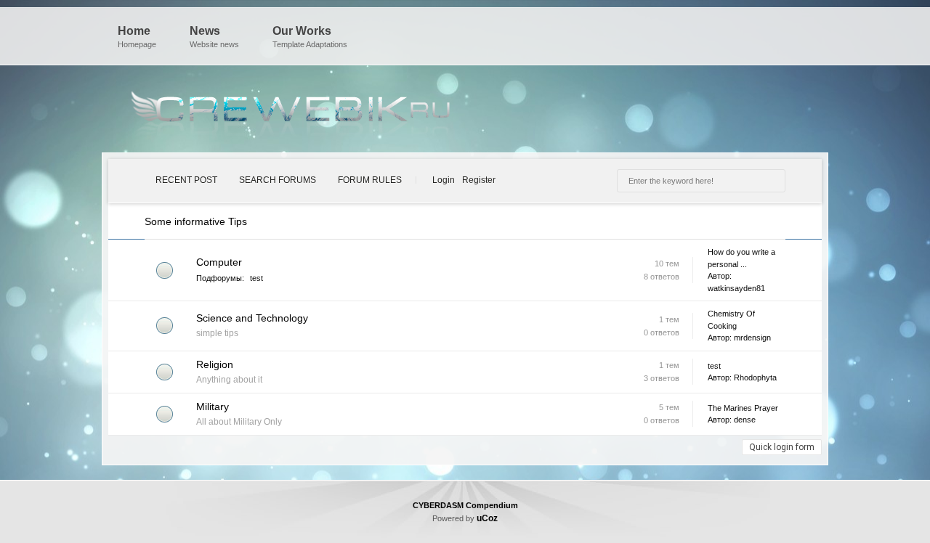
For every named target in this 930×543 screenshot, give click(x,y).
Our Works (309, 37)
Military (212, 406)
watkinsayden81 (736, 288)
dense (745, 419)
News (214, 37)
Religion (214, 364)
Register (479, 180)
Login (443, 180)
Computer (219, 262)
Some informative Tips (196, 221)
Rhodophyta (755, 377)
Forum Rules (370, 180)
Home (137, 37)
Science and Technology (252, 318)
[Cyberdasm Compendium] (290, 112)
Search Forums (277, 180)
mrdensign (752, 337)
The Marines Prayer (743, 408)
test (256, 278)
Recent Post (186, 180)
